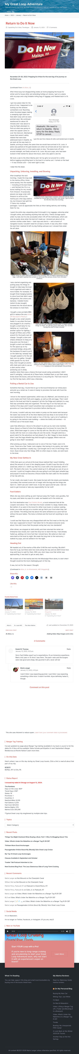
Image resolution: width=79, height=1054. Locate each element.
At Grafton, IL (29, 610)
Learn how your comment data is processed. (51, 732)
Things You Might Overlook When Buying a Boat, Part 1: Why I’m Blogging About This (36, 837)
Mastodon (13, 916)
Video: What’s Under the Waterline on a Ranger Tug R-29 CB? (27, 841)
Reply (69, 649)
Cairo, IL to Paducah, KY (35, 890)
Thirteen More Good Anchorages (17, 845)
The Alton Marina (30, 625)
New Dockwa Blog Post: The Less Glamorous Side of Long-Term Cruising (32, 867)
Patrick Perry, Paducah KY (14, 886)
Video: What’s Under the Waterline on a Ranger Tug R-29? (62, 1016)
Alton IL (9, 625)
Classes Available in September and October (21, 858)
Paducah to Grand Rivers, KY (37, 886)
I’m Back (56, 1000)
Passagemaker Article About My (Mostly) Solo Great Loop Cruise (29, 850)
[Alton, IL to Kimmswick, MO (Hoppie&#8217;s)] (54, 604)
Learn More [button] (59, 954)
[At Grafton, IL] (34, 604)
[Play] (8, 931)
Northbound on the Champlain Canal (30, 878)
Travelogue (25, 27)
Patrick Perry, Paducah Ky (14, 890)
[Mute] (67, 931)
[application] (39, 931)
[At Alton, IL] (14, 604)
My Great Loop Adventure (24, 4)
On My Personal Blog (63, 989)
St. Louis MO (18, 625)
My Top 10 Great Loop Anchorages (18, 854)
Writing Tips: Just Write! (61, 997)
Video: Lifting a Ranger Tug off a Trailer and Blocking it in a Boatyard (63, 1009)
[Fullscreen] (70, 931)
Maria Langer (25, 668)
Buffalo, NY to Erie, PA (13, 770)
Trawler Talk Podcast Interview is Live (18, 862)
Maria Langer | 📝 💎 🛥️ (14, 901)
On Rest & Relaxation (60, 1003)
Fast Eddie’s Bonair (35, 502)
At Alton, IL (26, 87)
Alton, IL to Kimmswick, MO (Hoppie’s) (34, 569)
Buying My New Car (60, 993)
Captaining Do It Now (14, 27)
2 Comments (53, 27)
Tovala (55, 1022)
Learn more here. (33, 751)
